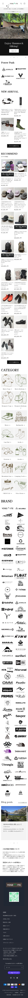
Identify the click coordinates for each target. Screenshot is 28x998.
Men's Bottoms (19, 389)
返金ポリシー (23, 990)
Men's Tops (6, 389)
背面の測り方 (6, 929)
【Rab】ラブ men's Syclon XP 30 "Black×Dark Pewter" (20, 233)
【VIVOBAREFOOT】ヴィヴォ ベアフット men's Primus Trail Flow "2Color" (7, 308)
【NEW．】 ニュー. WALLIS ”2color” (5, 133)
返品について (6, 925)
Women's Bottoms (20, 406)
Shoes (7, 425)
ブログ (4, 932)
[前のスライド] (10, 57)
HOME (4, 912)
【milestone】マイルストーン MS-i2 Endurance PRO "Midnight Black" (7, 111)
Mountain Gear (7, 476)
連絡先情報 (9, 994)
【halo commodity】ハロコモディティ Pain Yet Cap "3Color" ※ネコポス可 (20, 175)
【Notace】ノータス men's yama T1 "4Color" (7, 330)
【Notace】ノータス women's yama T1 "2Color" (18, 331)
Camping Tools (20, 476)
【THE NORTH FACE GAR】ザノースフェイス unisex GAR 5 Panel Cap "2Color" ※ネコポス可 (7, 204)
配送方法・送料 (7, 922)
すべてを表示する (14, 146)
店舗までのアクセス (8, 939)
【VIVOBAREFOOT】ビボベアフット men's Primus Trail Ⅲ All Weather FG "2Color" (20, 308)
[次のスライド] (17, 57)
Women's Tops (6, 406)
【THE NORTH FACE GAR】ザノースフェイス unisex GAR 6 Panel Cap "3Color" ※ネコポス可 (20, 204)
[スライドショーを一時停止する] (26, 57)
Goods (20, 459)
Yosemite (8, 990)
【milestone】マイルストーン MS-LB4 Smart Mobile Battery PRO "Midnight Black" (20, 111)
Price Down (19, 493)
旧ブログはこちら (7, 958)
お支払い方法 (6, 919)
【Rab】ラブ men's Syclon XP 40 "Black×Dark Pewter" (7, 261)
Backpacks (19, 425)
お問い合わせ (6, 936)
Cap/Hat (6, 442)
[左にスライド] (10, 843)
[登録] (21, 967)
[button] (3, 3)
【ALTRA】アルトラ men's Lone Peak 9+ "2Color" (7, 353)
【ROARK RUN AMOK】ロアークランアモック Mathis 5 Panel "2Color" (7, 228)
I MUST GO (6, 493)
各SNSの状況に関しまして (12, 824)
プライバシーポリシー (8, 942)
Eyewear (6, 459)
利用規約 (16, 992)
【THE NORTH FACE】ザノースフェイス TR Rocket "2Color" (20, 284)
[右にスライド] (17, 843)
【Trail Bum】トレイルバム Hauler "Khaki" (20, 255)
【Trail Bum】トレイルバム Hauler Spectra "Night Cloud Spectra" (7, 284)
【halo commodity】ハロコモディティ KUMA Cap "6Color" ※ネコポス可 (7, 180)
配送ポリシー (22, 992)
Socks (20, 442)
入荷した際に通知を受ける (7, 174)
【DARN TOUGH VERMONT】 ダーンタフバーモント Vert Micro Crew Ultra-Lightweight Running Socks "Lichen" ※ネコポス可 (20, 136)
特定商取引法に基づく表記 (9, 915)
